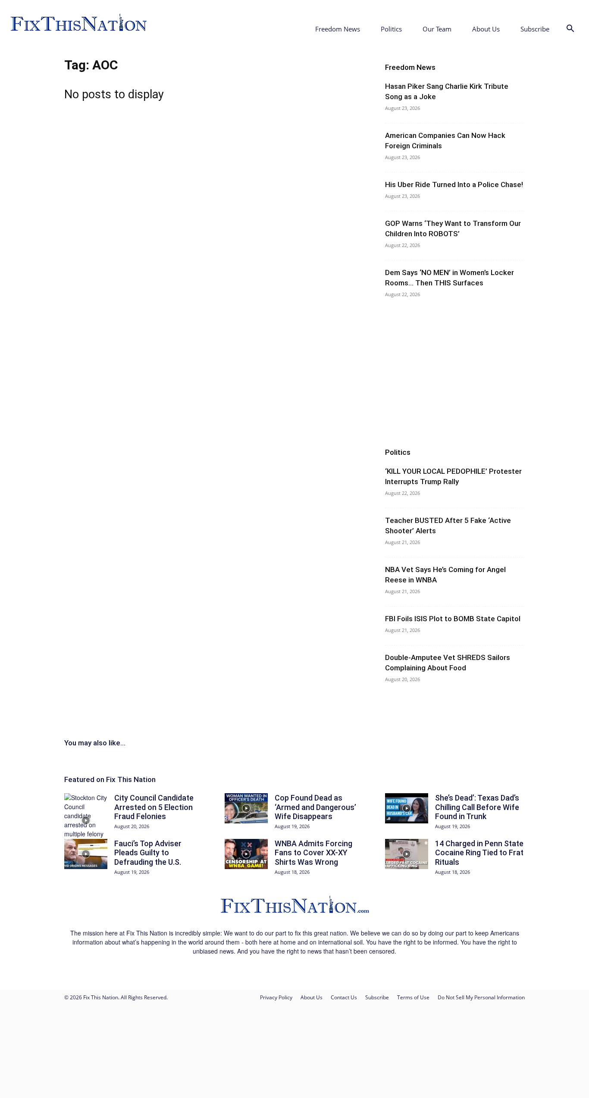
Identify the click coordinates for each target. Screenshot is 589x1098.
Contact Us (344, 997)
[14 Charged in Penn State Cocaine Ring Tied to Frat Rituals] (406, 854)
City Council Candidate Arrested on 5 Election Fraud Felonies (154, 807)
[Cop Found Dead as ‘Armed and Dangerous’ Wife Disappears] (246, 808)
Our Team (437, 29)
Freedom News (337, 29)
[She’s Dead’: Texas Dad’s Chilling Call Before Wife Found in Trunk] (406, 808)
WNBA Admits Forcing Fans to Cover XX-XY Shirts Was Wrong (313, 853)
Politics (391, 29)
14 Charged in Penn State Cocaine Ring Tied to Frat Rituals (479, 853)
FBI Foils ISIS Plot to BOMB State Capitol (452, 618)
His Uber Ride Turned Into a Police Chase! (454, 184)
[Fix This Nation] (294, 913)
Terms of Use (413, 997)
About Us (486, 29)
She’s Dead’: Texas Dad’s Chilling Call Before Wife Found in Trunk (477, 807)
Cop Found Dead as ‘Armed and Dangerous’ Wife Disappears (315, 807)
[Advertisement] (455, 373)
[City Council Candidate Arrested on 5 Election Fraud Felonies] (85, 820)
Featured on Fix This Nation (110, 779)
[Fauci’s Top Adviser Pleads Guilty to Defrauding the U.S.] (85, 854)
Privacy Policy (276, 997)
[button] (570, 29)
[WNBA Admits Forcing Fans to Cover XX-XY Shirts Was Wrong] (246, 854)
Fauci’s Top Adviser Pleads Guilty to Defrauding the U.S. (148, 853)
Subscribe (534, 29)
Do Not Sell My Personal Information (481, 997)
